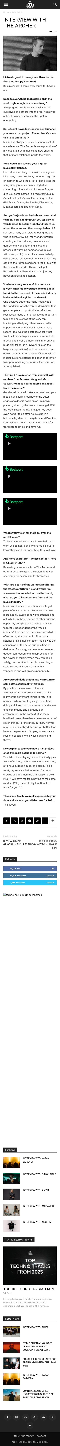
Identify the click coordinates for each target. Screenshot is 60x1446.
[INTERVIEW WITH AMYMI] (11, 1194)
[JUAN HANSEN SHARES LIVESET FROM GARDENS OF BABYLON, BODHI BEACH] (11, 1395)
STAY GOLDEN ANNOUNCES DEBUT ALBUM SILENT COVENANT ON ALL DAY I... (37, 1346)
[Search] (55, 4)
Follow (50, 875)
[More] (52, 820)
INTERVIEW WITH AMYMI (36, 1190)
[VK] (22, 820)
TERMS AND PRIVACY (24, 1436)
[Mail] (25, 1417)
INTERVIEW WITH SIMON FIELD (39, 1174)
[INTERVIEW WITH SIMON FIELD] (11, 1178)
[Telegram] (29, 820)
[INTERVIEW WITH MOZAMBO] (11, 1210)
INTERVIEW (17, 12)
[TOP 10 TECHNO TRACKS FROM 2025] (30, 1265)
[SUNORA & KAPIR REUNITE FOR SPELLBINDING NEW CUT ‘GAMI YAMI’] (11, 1363)
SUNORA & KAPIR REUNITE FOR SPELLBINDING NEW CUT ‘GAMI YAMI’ (39, 1362)
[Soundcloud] (43, 1417)
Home (6, 12)
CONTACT (41, 1436)
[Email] (45, 820)
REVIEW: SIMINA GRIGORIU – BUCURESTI (16, 842)
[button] (5, 4)
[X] (14, 820)
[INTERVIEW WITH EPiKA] (11, 1331)
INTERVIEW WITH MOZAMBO (38, 1206)
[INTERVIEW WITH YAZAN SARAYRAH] (11, 1162)
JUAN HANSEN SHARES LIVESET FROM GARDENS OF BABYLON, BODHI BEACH (38, 1394)
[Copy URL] (37, 820)
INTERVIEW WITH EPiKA (35, 1327)
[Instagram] (16, 1417)
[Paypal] (34, 1417)
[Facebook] (6, 820)
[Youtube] (30, 1425)
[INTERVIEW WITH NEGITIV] (11, 1226)
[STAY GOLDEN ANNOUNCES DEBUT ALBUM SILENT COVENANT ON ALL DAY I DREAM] (11, 1347)
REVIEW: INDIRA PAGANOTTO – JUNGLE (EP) (43, 844)
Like (52, 868)
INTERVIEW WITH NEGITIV (37, 1222)
